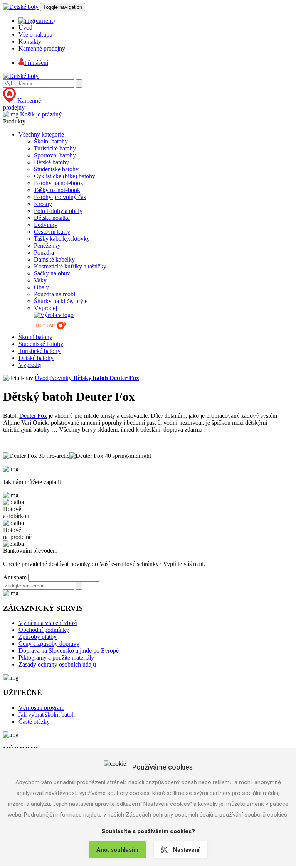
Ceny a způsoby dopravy (48, 643)
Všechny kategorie (41, 134)
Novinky (61, 378)
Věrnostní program (41, 707)
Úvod (25, 27)
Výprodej (45, 308)
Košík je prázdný (41, 114)
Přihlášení (36, 62)
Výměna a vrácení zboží (47, 623)
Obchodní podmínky (43, 629)
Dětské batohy (51, 162)
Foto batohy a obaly (58, 211)
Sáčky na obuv (52, 273)
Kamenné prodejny (41, 48)
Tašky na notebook (57, 190)
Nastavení (186, 849)
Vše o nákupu (35, 34)
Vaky (40, 280)
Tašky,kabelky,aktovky (62, 238)
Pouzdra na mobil (55, 294)
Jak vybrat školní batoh (46, 714)
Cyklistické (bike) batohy (64, 176)
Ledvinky (45, 224)
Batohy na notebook (58, 183)
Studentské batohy (56, 169)
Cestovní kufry (52, 231)
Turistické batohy (55, 148)
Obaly (41, 287)
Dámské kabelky (54, 259)
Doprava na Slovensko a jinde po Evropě (68, 650)
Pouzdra (44, 252)
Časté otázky (34, 721)
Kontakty (29, 41)
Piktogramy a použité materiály (56, 657)
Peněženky (47, 245)
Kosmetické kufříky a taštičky (70, 266)
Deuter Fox (33, 415)
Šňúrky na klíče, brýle (60, 301)
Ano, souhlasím (117, 849)
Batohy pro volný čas (60, 197)
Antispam (15, 577)
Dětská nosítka (52, 217)
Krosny (43, 204)
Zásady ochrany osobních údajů (57, 664)
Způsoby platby (37, 636)
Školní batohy (51, 141)
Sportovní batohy (55, 155)
